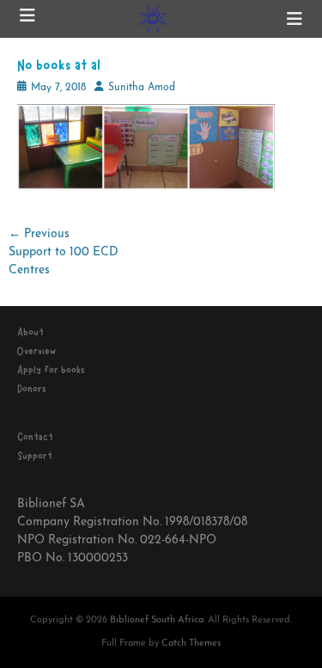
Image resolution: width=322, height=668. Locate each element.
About (30, 332)
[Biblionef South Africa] (153, 19)
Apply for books (51, 370)
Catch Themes (191, 643)
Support (34, 455)
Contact (35, 437)
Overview (36, 351)
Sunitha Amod (141, 88)
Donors (31, 388)
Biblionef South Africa (157, 620)
